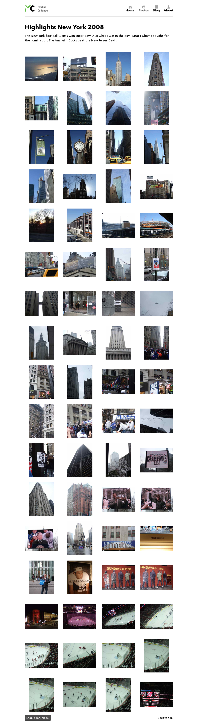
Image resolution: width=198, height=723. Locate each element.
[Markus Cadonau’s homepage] (36, 8)
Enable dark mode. (37, 717)
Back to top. (165, 717)
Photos (143, 10)
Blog (156, 10)
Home (130, 10)
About (168, 10)
